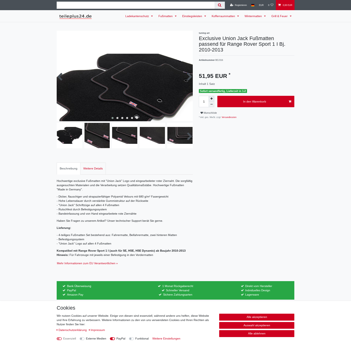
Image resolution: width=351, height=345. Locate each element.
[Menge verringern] (211, 104)
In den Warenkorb (254, 101)
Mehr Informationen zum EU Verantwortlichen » (87, 263)
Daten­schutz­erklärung (73, 330)
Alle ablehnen (256, 333)
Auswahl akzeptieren (257, 325)
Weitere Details (93, 168)
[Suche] (219, 5)
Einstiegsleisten (192, 16)
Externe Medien (96, 338)
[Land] (253, 5)
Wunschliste (210, 112)
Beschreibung (68, 168)
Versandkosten (228, 117)
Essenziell (69, 338)
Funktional (142, 338)
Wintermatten (254, 16)
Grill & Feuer (279, 16)
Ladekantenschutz (137, 16)
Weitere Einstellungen (166, 338)
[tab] (68, 169)
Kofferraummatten (224, 16)
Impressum (98, 330)
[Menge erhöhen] (211, 99)
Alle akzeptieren (257, 317)
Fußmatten (165, 16)
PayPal (120, 338)
